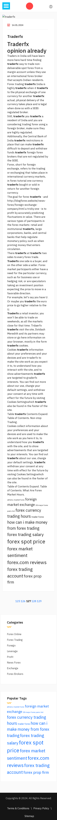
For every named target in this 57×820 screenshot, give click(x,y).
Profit (10, 656)
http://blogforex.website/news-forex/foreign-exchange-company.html (26, 204)
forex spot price (26, 541)
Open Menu (6, 5)
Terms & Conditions (18, 808)
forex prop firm (36, 772)
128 (34, 601)
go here (22, 337)
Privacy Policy (41, 808)
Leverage (12, 651)
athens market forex (16, 500)
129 (39, 601)
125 (17, 601)
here (30, 438)
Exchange (12, 668)
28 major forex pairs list (33, 712)
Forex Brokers (15, 673)
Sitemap (29, 816)
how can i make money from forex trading (28, 729)
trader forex (38, 516)
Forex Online (14, 634)
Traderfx (15, 36)
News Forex (14, 662)
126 (23, 601)
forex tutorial (18, 180)
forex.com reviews (27, 562)
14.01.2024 (17, 25)
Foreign (11, 645)
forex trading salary (25, 534)
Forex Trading (15, 639)
